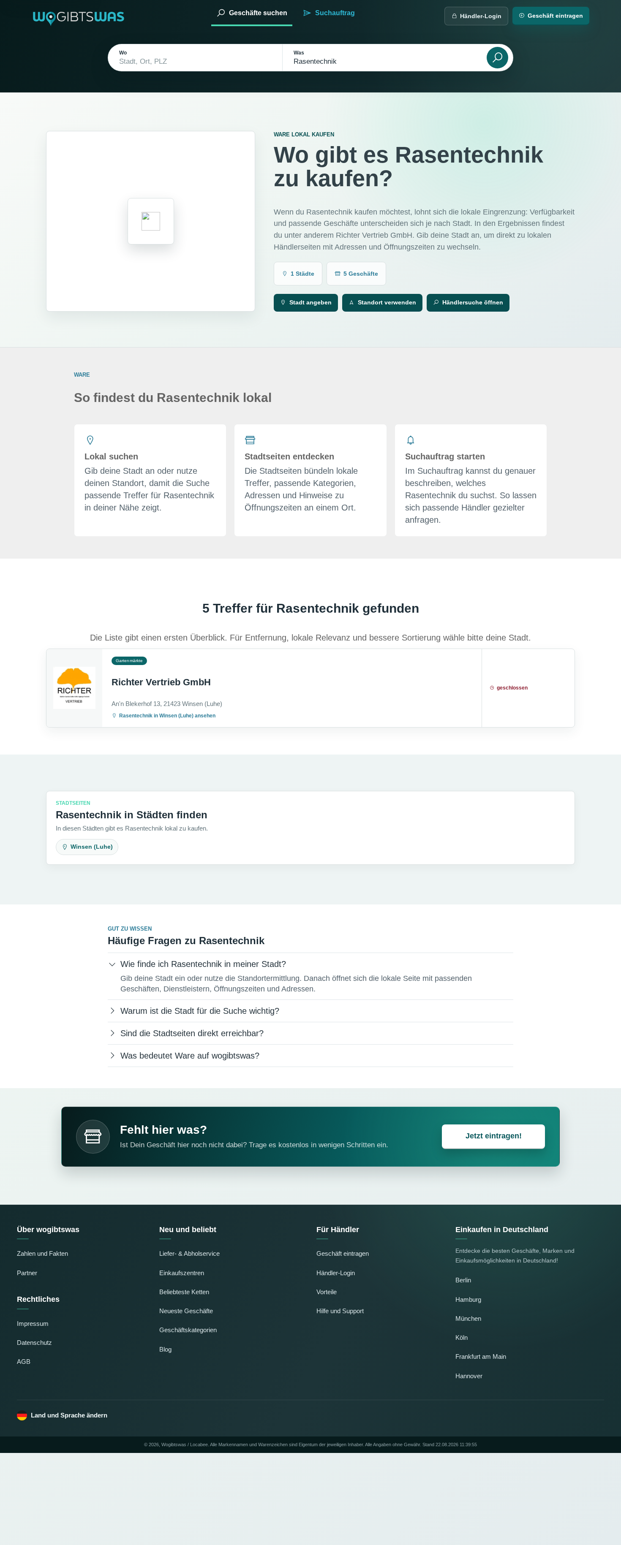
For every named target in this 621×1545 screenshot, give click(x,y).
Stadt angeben (310, 302)
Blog (165, 1349)
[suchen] (497, 57)
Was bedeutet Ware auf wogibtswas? (189, 1055)
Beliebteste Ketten (184, 1291)
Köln (461, 1337)
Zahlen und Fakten (42, 1253)
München (468, 1318)
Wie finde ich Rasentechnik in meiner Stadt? (203, 964)
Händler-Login (480, 16)
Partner (27, 1272)
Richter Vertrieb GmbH (161, 682)
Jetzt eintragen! (494, 1136)
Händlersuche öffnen (472, 302)
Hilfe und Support (340, 1310)
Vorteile (326, 1291)
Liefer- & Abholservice (189, 1253)
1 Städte (302, 273)
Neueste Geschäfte (186, 1310)
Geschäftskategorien (188, 1329)
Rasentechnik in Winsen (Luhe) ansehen (167, 716)
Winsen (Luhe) (92, 846)
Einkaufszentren (181, 1272)
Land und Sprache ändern (69, 1415)
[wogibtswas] (79, 16)
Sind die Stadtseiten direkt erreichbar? (192, 1033)
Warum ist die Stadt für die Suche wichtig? (199, 1011)
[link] (310, 688)
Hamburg (468, 1299)
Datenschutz (34, 1342)
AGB (23, 1361)
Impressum (33, 1323)
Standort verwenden (387, 302)
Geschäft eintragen (555, 15)
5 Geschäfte (360, 273)
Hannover (468, 1375)
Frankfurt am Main (480, 1356)
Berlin (463, 1280)
